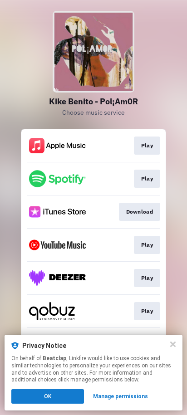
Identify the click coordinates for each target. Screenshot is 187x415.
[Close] (173, 344)
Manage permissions (120, 396)
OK (47, 396)
